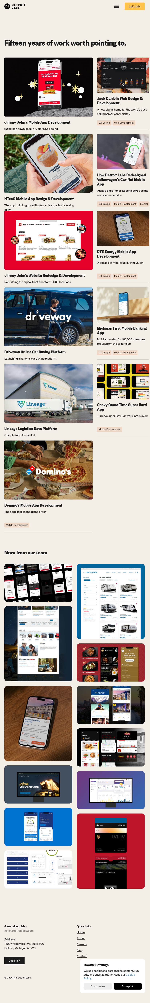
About (81, 938)
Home (81, 932)
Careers (82, 944)
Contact (82, 956)
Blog (80, 950)
